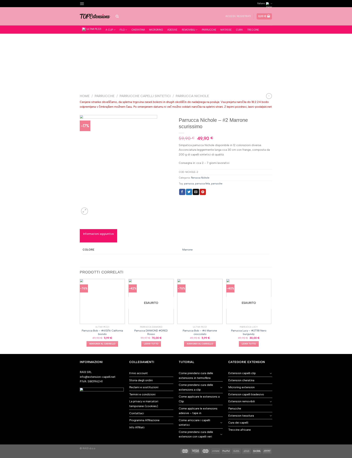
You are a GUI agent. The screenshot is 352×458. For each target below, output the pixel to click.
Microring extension (241, 387)
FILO (122, 29)
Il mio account (138, 373)
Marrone (187, 249)
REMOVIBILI (188, 29)
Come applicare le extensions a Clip (199, 399)
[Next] (271, 316)
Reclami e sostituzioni (143, 387)
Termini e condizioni (142, 394)
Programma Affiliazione (144, 420)
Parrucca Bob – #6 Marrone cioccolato (200, 332)
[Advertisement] (176, 61)
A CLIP (109, 29)
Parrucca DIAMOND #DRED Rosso (151, 332)
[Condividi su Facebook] (182, 192)
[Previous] (80, 316)
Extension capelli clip (242, 373)
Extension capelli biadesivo (246, 394)
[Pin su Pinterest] (203, 192)
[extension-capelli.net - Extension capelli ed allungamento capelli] (95, 16)
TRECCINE (253, 29)
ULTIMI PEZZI (94, 29)
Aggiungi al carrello (102, 343)
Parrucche (105, 96)
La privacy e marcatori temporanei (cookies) (143, 404)
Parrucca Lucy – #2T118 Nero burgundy (248, 332)
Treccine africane (239, 429)
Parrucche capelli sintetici (145, 96)
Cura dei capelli (238, 422)
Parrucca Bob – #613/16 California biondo (102, 332)
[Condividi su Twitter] (189, 192)
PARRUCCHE (209, 29)
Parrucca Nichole (192, 96)
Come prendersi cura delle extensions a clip (196, 387)
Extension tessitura (241, 415)
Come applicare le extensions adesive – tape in (198, 411)
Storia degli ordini (141, 380)
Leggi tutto (151, 343)
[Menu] (82, 3)
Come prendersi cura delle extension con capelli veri (196, 434)
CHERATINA (138, 29)
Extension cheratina (241, 380)
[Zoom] (84, 211)
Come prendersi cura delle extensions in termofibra (196, 375)
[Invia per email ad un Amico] (196, 192)
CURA (239, 29)
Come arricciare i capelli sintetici (194, 422)
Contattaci (136, 413)
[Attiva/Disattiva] (221, 387)
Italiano (261, 3)
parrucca (189, 183)
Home (85, 96)
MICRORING (156, 29)
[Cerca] (117, 16)
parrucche (216, 183)
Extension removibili (241, 401)
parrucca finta (202, 183)
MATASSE (226, 29)
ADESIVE (172, 29)
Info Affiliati (136, 427)
